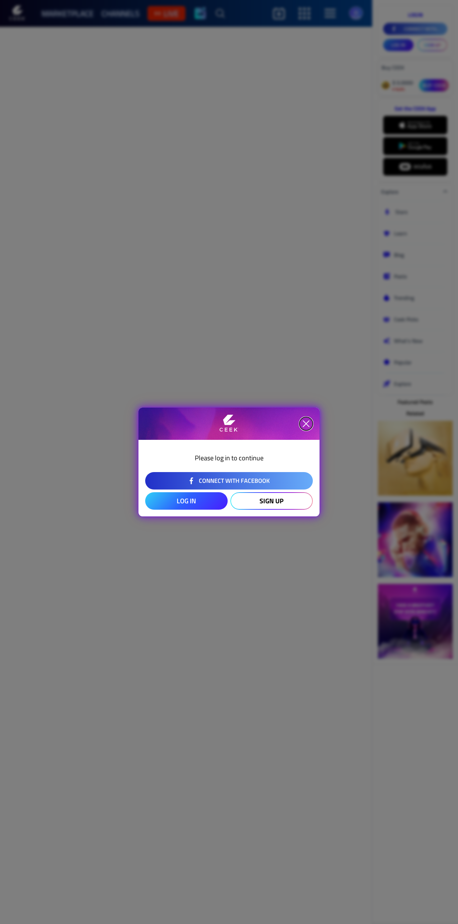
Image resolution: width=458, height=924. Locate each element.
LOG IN (186, 501)
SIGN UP (272, 501)
